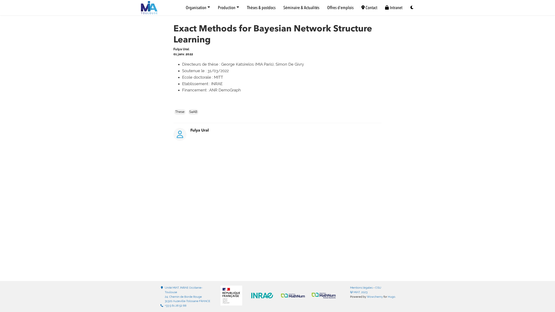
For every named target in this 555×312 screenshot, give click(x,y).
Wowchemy (375, 296)
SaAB (193, 112)
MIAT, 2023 (360, 292)
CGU (378, 287)
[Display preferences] (412, 7)
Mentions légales (361, 287)
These (179, 112)
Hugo (391, 296)
